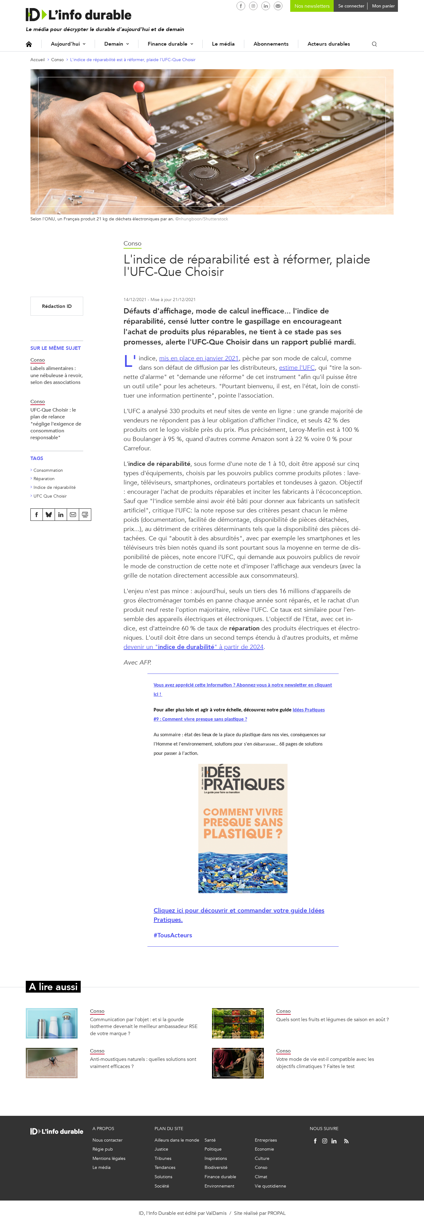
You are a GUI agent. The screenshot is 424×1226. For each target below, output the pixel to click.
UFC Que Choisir (50, 496)
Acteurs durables (329, 43)
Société (162, 1186)
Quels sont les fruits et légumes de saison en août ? (332, 1019)
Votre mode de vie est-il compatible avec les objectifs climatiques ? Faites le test (325, 1062)
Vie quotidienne (270, 1186)
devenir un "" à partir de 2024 (194, 647)
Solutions (163, 1177)
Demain (113, 43)
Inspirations (216, 1158)
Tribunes (163, 1158)
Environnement (219, 1186)
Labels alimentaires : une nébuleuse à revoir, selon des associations (56, 375)
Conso (57, 60)
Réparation (44, 479)
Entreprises (266, 1140)
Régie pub (102, 1149)
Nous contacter (107, 1140)
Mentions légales (108, 1158)
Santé (210, 1140)
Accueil (29, 44)
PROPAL (277, 1213)
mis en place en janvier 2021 (199, 358)
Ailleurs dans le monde (177, 1140)
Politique (213, 1149)
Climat (261, 1177)
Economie (264, 1149)
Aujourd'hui (65, 43)
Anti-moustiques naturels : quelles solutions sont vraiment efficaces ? (143, 1062)
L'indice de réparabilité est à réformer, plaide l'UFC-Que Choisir (133, 60)
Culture (262, 1158)
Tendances (165, 1167)
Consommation (48, 470)
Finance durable (167, 43)
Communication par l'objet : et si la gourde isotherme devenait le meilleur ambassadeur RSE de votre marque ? (143, 1026)
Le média (223, 43)
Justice (161, 1149)
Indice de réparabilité (55, 487)
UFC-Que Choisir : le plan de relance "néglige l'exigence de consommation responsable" (55, 424)
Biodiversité (216, 1167)
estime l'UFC (297, 367)
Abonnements (271, 43)
